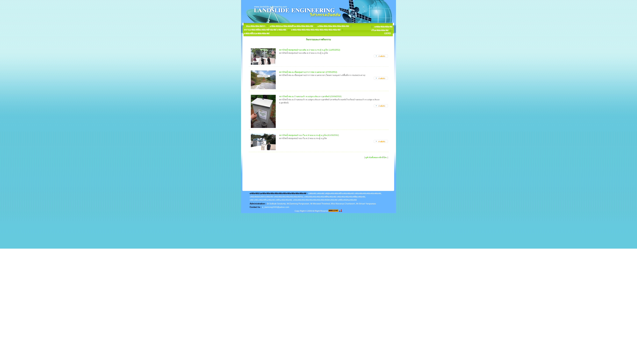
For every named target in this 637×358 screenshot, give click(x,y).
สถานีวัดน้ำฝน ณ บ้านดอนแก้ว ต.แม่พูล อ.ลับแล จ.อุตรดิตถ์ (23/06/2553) (310, 96)
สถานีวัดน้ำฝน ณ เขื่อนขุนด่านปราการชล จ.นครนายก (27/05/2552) (308, 72)
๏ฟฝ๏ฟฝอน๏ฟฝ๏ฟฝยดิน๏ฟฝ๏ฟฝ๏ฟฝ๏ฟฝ (291, 26)
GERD (387, 33)
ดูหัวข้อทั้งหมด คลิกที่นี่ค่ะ (376, 157)
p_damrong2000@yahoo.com (275, 207)
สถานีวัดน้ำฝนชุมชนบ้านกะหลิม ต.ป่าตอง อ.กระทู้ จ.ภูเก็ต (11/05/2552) (309, 50)
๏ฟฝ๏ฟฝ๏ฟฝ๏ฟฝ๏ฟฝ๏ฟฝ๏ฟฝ (333, 26)
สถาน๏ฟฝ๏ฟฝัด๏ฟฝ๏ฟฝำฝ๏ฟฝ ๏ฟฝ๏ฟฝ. (265, 29)
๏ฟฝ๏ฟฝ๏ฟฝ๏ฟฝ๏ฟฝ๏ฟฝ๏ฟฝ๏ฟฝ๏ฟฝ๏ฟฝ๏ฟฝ (315, 29)
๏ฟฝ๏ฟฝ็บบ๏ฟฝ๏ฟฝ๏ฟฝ (256, 33)
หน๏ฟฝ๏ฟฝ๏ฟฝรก (255, 26)
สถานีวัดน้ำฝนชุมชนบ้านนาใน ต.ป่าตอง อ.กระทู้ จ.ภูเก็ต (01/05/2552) (309, 135)
